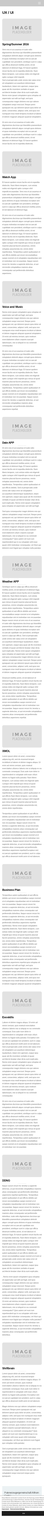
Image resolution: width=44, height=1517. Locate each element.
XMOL (6, 751)
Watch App (9, 177)
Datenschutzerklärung (17, 1509)
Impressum (5, 1509)
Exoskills (8, 1017)
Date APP (8, 442)
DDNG (6, 1180)
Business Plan (11, 889)
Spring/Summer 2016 (15, 44)
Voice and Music (12, 306)
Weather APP (10, 581)
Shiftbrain (8, 1368)
